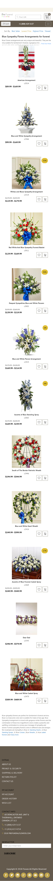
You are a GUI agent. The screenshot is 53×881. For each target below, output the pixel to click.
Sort (7, 23)
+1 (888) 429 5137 (26, 24)
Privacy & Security (11, 768)
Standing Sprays (7, 732)
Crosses (22, 732)
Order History (9, 798)
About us (6, 764)
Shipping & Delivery (12, 772)
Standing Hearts (35, 730)
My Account (8, 794)
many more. (15, 735)
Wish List (6, 803)
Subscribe (9, 853)
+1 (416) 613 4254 (13, 829)
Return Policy (9, 777)
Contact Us (7, 781)
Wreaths (32, 732)
